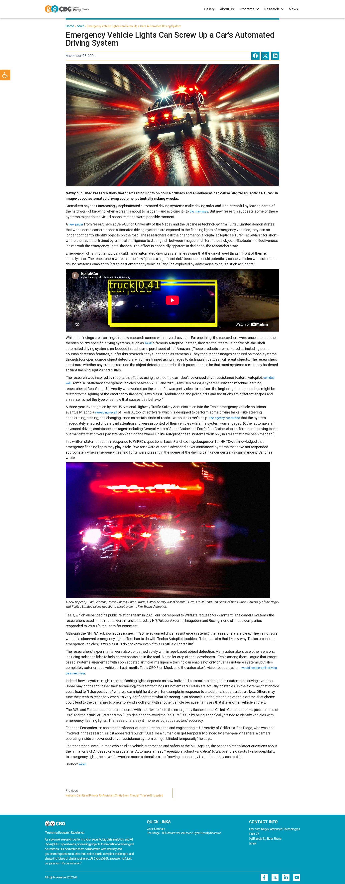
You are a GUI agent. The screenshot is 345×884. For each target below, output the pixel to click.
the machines (199, 211)
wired (82, 764)
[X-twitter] (275, 877)
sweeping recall (106, 412)
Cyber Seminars (156, 828)
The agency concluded (224, 418)
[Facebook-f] (264, 877)
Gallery (209, 9)
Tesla (148, 343)
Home (70, 26)
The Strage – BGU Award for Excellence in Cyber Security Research (184, 833)
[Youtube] (296, 877)
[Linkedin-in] (285, 877)
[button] (5, 75)
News (293, 9)
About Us (227, 9)
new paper (76, 224)
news (80, 26)
